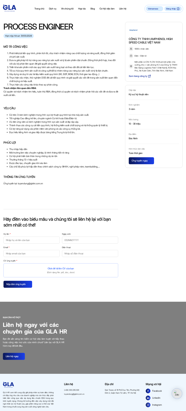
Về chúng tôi (67, 8)
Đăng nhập (171, 9)
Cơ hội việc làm (107, 8)
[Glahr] (9, 8)
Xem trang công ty (138, 76)
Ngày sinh (66, 234)
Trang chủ (39, 8)
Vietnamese (153, 9)
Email (6, 247)
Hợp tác (82, 8)
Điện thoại (66, 247)
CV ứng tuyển (10, 261)
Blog (93, 8)
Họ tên (7, 234)
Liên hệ (122, 8)
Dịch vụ (52, 8)
